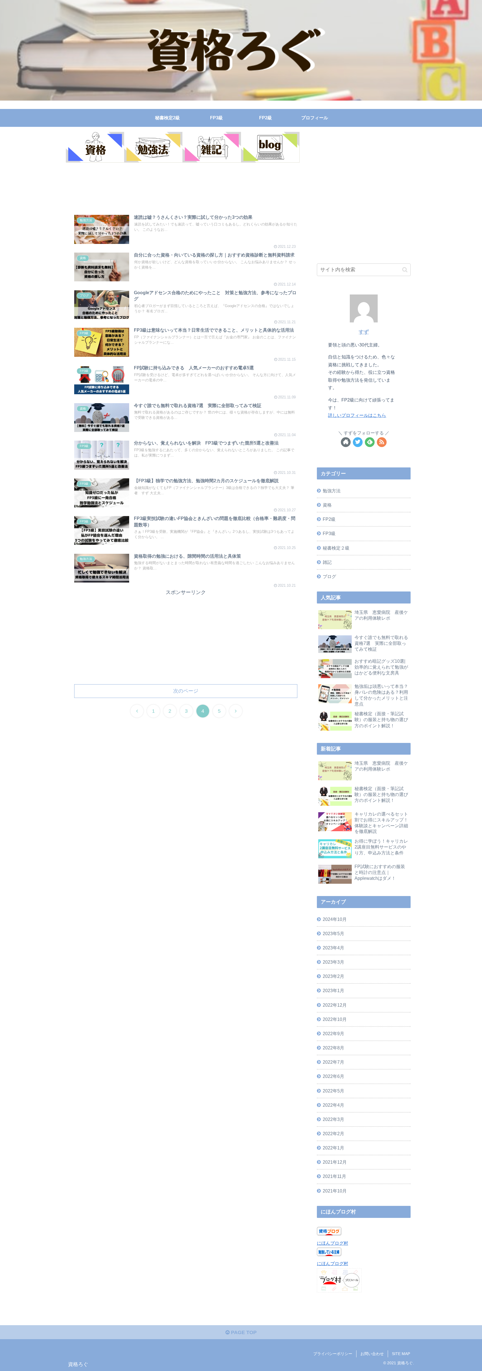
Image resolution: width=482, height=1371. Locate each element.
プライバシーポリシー (332, 1353)
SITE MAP (401, 1353)
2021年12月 (335, 1162)
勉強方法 (332, 490)
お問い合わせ (372, 1353)
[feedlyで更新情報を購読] (370, 442)
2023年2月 (333, 976)
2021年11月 (334, 1176)
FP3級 (329, 533)
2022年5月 (333, 1090)
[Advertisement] (185, 190)
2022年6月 (333, 1076)
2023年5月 (333, 933)
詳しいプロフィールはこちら (357, 415)
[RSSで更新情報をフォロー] (382, 442)
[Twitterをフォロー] (358, 442)
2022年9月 (333, 1033)
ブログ (329, 576)
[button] (405, 270)
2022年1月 (333, 1147)
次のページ (185, 691)
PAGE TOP (243, 1332)
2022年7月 (333, 1062)
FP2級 (329, 519)
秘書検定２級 (336, 547)
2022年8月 (333, 1047)
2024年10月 (335, 919)
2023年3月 (333, 961)
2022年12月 (335, 1005)
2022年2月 (333, 1133)
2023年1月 (333, 990)
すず (364, 332)
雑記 (327, 562)
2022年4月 (333, 1105)
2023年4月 (333, 947)
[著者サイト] (346, 442)
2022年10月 (335, 1019)
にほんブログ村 (332, 1243)
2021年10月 (335, 1190)
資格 (327, 504)
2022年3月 (333, 1119)
